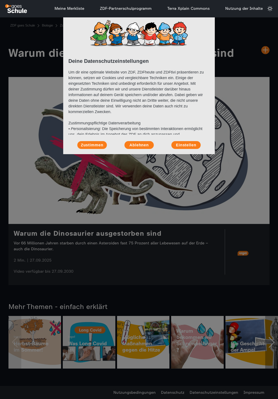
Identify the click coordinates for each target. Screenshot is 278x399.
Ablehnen (139, 145)
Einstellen (186, 145)
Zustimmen (92, 145)
